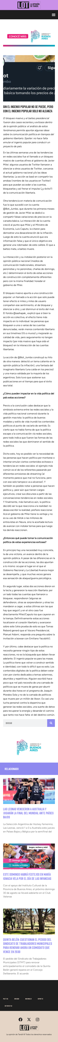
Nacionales (28, 999)
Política (5, 999)
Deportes (40, 999)
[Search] (51, 723)
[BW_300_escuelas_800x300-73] (29, 45)
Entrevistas (8, 1006)
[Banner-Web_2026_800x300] (29, 756)
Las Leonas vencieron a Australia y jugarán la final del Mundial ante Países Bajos (28, 813)
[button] (54, 15)
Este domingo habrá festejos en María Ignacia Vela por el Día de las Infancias (27, 876)
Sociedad (16, 999)
